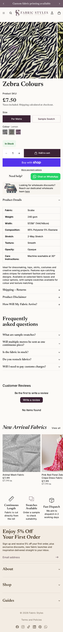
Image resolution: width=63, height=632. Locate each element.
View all (56, 428)
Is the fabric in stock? (15, 352)
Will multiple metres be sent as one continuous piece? (24, 344)
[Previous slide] (3, 3)
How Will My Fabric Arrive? (20, 304)
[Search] (10, 13)
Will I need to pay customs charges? (24, 366)
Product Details (12, 200)
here (27, 191)
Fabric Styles (36, 612)
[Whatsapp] (46, 627)
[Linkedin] (34, 627)
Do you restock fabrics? (17, 359)
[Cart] (59, 13)
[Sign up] (57, 557)
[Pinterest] (40, 627)
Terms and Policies (31, 619)
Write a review (31, 400)
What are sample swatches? (19, 335)
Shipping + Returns (14, 290)
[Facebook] (17, 627)
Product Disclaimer (14, 297)
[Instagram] (23, 627)
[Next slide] (59, 3)
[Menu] (3, 13)
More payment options (31, 170)
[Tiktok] (29, 627)
